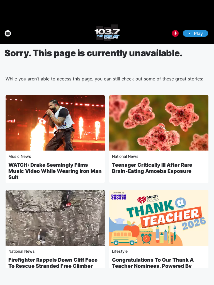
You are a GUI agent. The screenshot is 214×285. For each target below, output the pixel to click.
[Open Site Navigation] (7, 33)
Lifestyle (120, 251)
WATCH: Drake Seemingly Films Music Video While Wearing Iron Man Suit (55, 171)
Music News (19, 156)
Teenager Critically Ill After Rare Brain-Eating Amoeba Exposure (152, 168)
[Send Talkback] (175, 33)
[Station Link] (107, 33)
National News (125, 156)
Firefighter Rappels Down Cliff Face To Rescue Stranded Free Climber (53, 263)
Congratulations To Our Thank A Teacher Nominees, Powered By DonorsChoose (153, 266)
